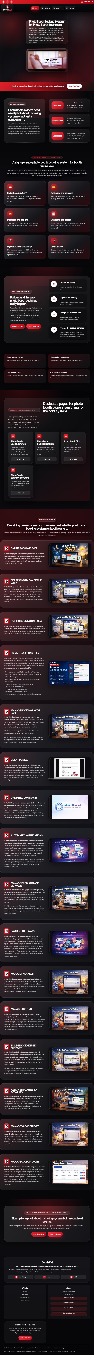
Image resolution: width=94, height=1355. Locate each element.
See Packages (34, 326)
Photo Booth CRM (69, 1308)
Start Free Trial (74, 86)
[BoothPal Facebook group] (3, 2)
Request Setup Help (69, 1291)
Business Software (69, 1313)
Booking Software (69, 1302)
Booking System (25, 1297)
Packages (25, 1294)
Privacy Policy (69, 1294)
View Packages (55, 1234)
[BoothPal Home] (7, 8)
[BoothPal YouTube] (11, 2)
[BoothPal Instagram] (7, 2)
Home (25, 1291)
